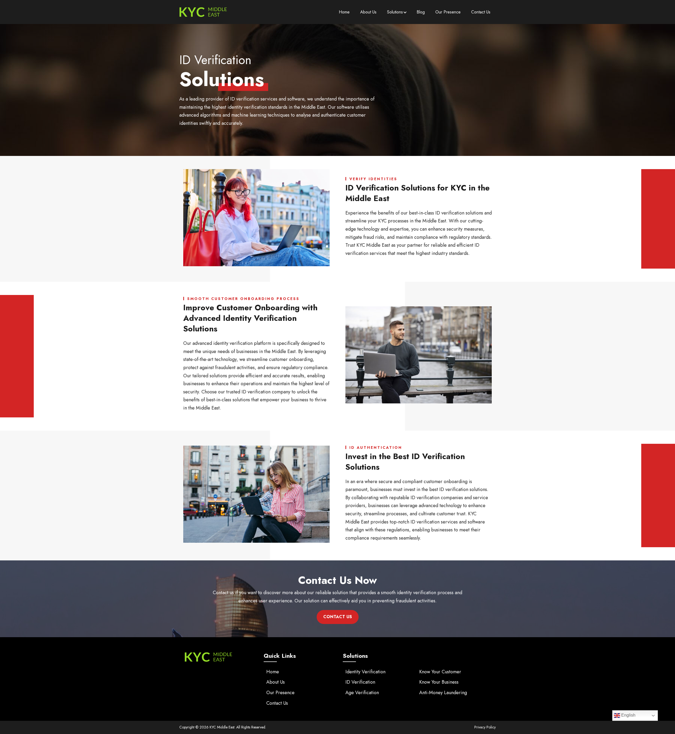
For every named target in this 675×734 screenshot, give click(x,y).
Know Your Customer (440, 671)
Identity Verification (365, 671)
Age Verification (362, 692)
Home (344, 12)
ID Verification (360, 682)
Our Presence (448, 12)
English (627, 715)
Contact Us (480, 12)
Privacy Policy (485, 727)
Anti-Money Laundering (443, 692)
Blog (421, 12)
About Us (368, 12)
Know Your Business (439, 682)
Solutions (395, 12)
